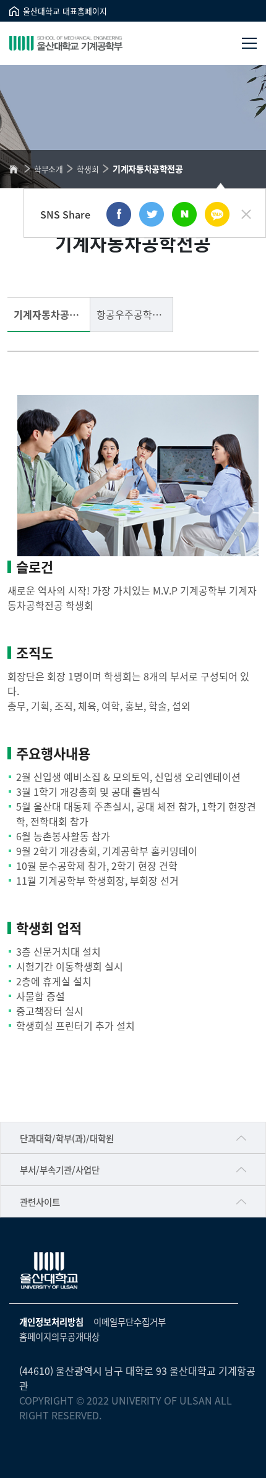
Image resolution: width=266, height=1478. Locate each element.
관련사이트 (40, 1201)
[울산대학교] (49, 1270)
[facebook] (118, 214)
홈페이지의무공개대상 (59, 1336)
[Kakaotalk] (217, 214)
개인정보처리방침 (51, 1321)
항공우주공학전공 (134, 314)
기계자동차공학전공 (52, 314)
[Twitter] (151, 214)
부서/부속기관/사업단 (60, 1169)
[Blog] (184, 214)
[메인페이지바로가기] (65, 43)
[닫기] (246, 214)
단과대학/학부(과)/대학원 (67, 1138)
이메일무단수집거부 (129, 1321)
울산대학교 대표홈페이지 (65, 11)
